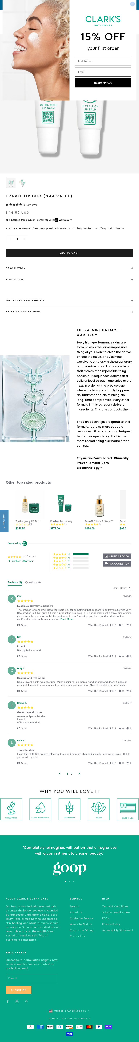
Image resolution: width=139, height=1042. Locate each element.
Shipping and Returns (116, 912)
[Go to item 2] (22, 183)
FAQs (105, 918)
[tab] (15, 583)
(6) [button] (69, 554)
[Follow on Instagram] (17, 1001)
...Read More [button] (65, 619)
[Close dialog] (132, 4)
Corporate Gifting (82, 930)
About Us (76, 912)
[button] (117, 564)
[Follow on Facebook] (7, 1001)
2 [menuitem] (71, 773)
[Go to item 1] (11, 183)
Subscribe (18, 990)
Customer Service (81, 918)
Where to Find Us (81, 924)
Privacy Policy (111, 924)
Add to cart (69, 253)
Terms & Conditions (115, 906)
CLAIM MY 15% (103, 83)
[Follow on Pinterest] (26, 1001)
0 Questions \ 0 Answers (21, 561)
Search (74, 906)
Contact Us (77, 936)
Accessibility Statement (117, 930)
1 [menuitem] (67, 773)
